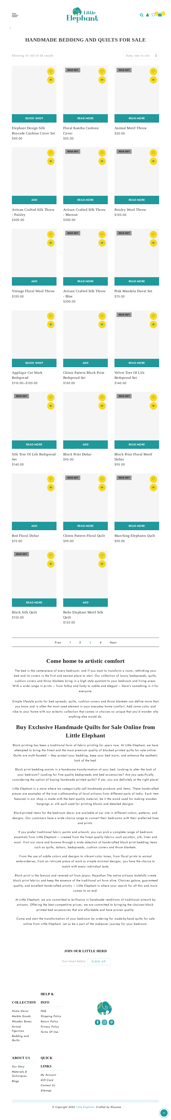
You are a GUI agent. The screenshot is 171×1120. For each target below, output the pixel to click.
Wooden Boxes (21, 1021)
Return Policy (49, 1021)
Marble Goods (21, 1016)
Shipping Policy (51, 1016)
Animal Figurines (18, 1029)
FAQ (43, 1011)
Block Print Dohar (77, 454)
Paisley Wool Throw (130, 210)
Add (34, 200)
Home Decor (20, 1011)
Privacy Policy (50, 1027)
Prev (58, 642)
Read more (85, 118)
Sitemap (46, 1090)
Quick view (50, 79)
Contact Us (48, 1085)
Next (113, 642)
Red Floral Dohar (25, 536)
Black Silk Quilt (24, 612)
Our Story (18, 1066)
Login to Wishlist (50, 71)
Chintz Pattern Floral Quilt (84, 536)
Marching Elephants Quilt (134, 536)
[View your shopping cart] (160, 15)
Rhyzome (116, 1107)
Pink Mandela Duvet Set (133, 291)
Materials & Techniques (19, 1074)
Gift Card (47, 1080)
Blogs (15, 1081)
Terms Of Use (49, 1032)
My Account (48, 1075)
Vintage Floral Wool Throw (33, 291)
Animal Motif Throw (130, 128)
